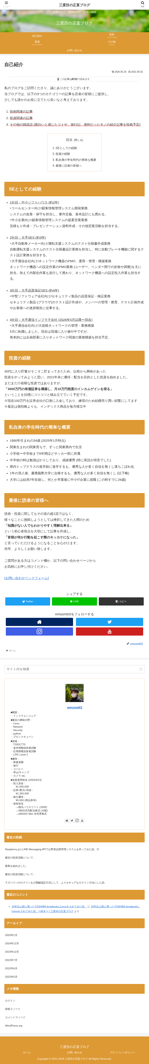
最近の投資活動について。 (20, 857)
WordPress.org (13, 1025)
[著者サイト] (39, 622)
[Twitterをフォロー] (109, 622)
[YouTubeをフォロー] (109, 631)
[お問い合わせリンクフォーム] (26, 578)
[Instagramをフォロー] (39, 631)
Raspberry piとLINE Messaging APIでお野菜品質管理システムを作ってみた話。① (52, 849)
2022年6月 (11, 968)
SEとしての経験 (66, 148)
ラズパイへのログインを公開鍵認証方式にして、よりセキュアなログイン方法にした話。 (56, 882)
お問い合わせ (74, 1052)
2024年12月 (12, 943)
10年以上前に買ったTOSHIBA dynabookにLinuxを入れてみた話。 (49, 906)
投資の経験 (63, 153)
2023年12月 (12, 951)
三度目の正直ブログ (74, 5)
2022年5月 (11, 976)
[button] (141, 669)
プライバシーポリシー (122, 1052)
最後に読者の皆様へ (69, 165)
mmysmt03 (74, 707)
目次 (69, 140)
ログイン (10, 1000)
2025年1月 (11, 935)
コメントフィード (15, 1017)
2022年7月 (11, 960)
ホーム (27, 1052)
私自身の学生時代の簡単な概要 (76, 159)
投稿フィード (12, 1009)
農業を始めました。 (16, 865)
